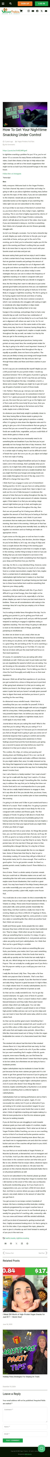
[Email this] (5, 1243)
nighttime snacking (22, 1238)
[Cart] (21, 11)
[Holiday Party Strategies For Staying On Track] (25, 1352)
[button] (3, 3)
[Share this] (11, 1243)
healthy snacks (10, 1238)
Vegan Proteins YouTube (26, 142)
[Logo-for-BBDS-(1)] (11, 11)
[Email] (46, 11)
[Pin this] (27, 1243)
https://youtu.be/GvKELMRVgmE (15, 150)
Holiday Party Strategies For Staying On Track (21, 1376)
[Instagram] (28, 11)
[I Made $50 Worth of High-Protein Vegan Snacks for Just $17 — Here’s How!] (25, 1289)
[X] (41, 11)
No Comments (10, 145)
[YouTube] (33, 11)
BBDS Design (28, 1454)
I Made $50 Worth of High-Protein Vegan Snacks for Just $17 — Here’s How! (24, 1315)
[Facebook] (37, 11)
